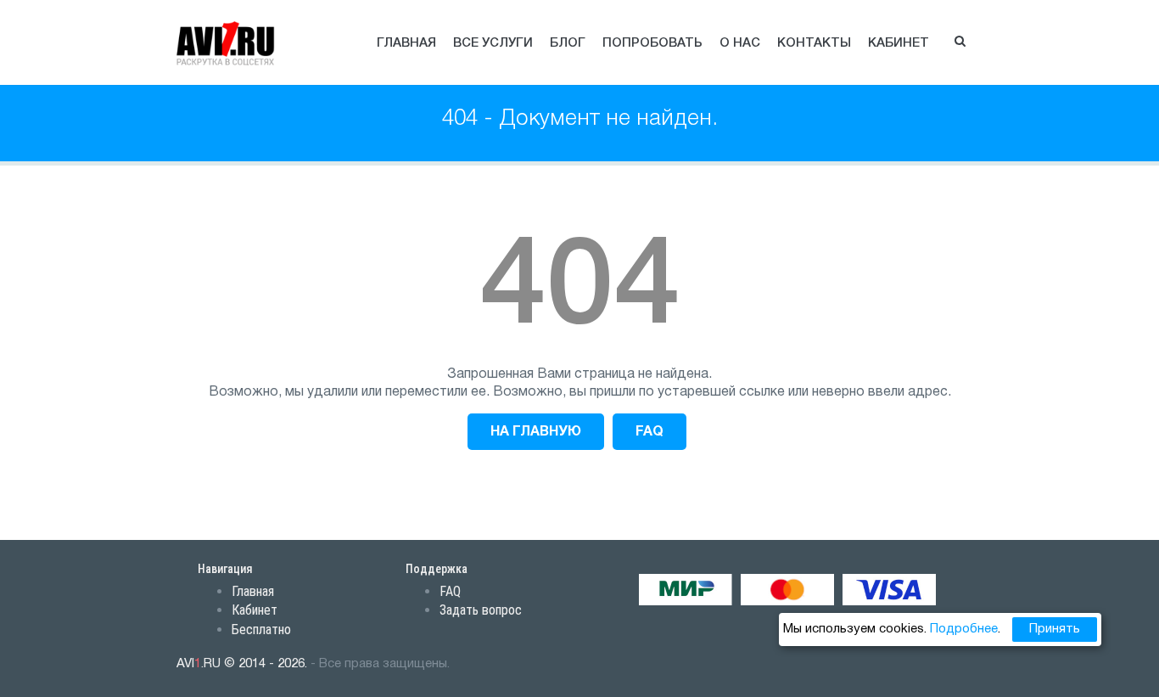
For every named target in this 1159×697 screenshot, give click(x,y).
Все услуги (493, 43)
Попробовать (652, 43)
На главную (535, 432)
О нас (739, 43)
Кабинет (898, 43)
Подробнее (964, 629)
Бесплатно (261, 629)
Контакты (814, 43)
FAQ (649, 432)
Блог (567, 43)
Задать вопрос (481, 610)
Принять (1054, 629)
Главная (406, 43)
